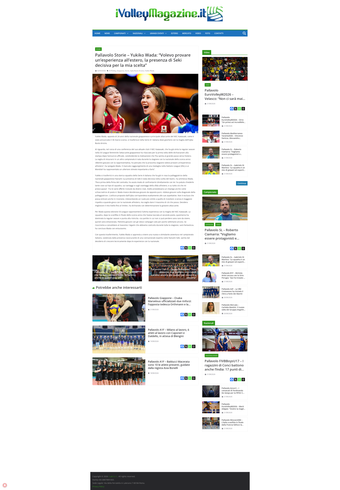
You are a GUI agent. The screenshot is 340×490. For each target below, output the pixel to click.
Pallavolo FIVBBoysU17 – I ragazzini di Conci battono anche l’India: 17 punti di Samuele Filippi (224, 365)
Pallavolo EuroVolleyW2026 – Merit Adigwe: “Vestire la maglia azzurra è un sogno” (233, 406)
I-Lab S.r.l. (113, 476)
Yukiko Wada (149, 71)
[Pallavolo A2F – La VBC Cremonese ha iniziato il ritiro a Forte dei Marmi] (211, 293)
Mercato (186, 33)
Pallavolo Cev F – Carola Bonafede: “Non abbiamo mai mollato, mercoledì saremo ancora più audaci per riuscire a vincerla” (173, 273)
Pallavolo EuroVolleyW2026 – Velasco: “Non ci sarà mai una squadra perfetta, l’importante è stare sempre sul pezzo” (224, 94)
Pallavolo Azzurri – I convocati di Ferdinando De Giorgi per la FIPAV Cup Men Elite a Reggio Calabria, (233, 390)
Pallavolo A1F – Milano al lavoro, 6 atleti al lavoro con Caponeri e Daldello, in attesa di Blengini (168, 333)
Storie (98, 49)
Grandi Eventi (157, 33)
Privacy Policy (98, 486)
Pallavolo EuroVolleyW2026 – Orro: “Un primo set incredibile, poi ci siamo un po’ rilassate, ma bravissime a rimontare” (233, 119)
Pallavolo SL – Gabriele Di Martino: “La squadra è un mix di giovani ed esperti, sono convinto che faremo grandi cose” (233, 167)
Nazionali (138, 33)
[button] (127, 33)
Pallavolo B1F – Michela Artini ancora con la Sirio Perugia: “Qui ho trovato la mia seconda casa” (233, 275)
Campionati (120, 33)
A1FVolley (112, 71)
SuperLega (209, 224)
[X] (186, 247)
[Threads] (193, 247)
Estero (174, 33)
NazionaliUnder (211, 355)
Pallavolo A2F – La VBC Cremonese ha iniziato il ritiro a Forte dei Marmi (232, 291)
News (107, 33)
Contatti (218, 33)
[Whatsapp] (190, 247)
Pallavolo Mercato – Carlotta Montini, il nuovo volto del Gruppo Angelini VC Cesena (233, 307)
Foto (207, 33)
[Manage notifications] (5, 485)
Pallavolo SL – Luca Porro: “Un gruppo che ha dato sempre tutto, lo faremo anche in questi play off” (115, 274)
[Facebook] (182, 247)
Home (97, 33)
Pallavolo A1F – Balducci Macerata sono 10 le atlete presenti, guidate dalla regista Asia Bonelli (169, 365)
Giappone (120, 71)
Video (198, 33)
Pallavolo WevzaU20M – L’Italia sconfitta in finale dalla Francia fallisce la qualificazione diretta (232, 422)
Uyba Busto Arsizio (137, 71)
